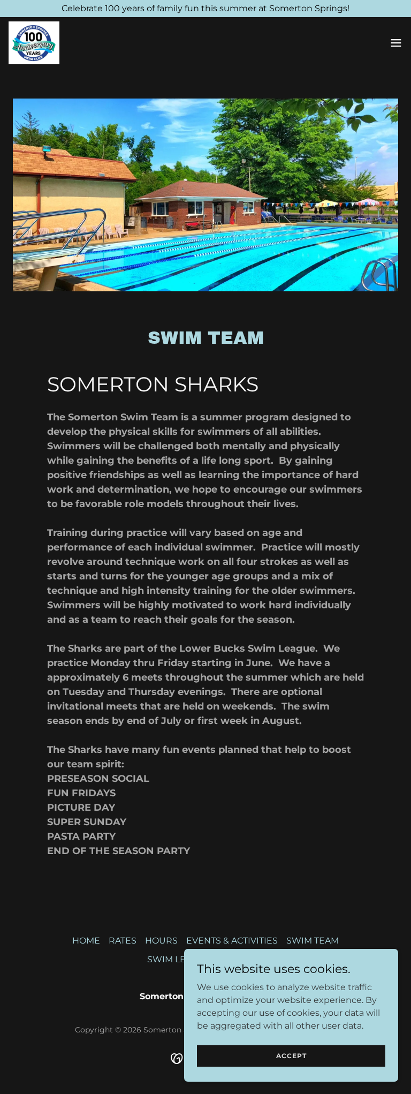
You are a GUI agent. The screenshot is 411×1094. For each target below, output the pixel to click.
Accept (291, 1056)
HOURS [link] (161, 940)
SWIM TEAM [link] (312, 940)
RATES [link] (122, 940)
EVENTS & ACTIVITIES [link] (232, 940)
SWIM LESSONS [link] (181, 959)
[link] (34, 42)
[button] (396, 43)
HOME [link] (86, 940)
